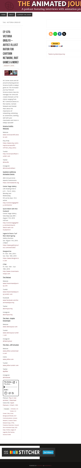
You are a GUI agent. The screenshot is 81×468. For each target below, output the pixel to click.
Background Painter (8, 416)
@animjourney (8, 309)
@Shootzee (6, 377)
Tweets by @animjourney (56, 54)
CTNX (12, 423)
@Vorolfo (6, 162)
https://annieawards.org (11, 183)
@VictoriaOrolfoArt (9, 168)
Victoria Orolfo (7, 434)
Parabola (40, 465)
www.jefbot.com (8, 359)
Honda (8, 430)
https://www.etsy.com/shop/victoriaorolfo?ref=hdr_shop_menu (10, 145)
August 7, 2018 (9, 65)
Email (12, 405)
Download (13, 400)
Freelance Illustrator (8, 425)
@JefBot (5, 371)
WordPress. (48, 465)
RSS (17, 405)
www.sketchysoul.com (10, 327)
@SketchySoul (7, 341)
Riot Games (11, 432)
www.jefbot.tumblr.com (10, 365)
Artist (11, 413)
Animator (13, 409)
